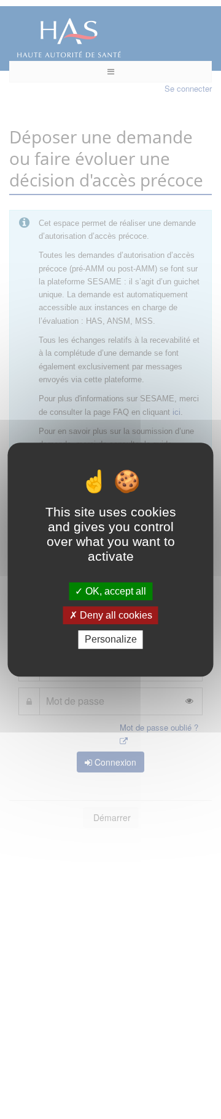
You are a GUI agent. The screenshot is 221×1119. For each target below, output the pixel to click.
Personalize (111, 640)
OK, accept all (114, 591)
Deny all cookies (114, 615)
